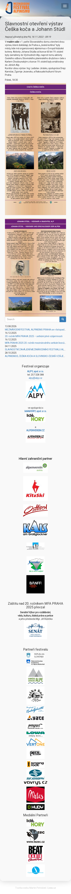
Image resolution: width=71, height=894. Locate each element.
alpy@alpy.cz (35, 378)
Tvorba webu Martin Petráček (30, 888)
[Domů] (17, 7)
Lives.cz (52, 888)
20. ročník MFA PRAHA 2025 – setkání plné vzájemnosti (33, 336)
